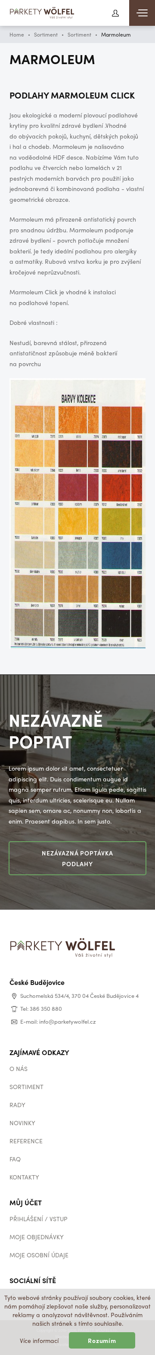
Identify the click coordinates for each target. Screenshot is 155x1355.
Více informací (39, 1340)
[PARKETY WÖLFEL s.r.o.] (42, 14)
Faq (15, 1158)
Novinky (22, 1122)
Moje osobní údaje (38, 1254)
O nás (18, 1068)
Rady (17, 1104)
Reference (26, 1140)
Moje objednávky (36, 1236)
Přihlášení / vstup (38, 1218)
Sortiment (46, 34)
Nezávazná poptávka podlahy (78, 858)
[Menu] (142, 13)
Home (16, 34)
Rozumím (102, 1340)
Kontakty (24, 1177)
